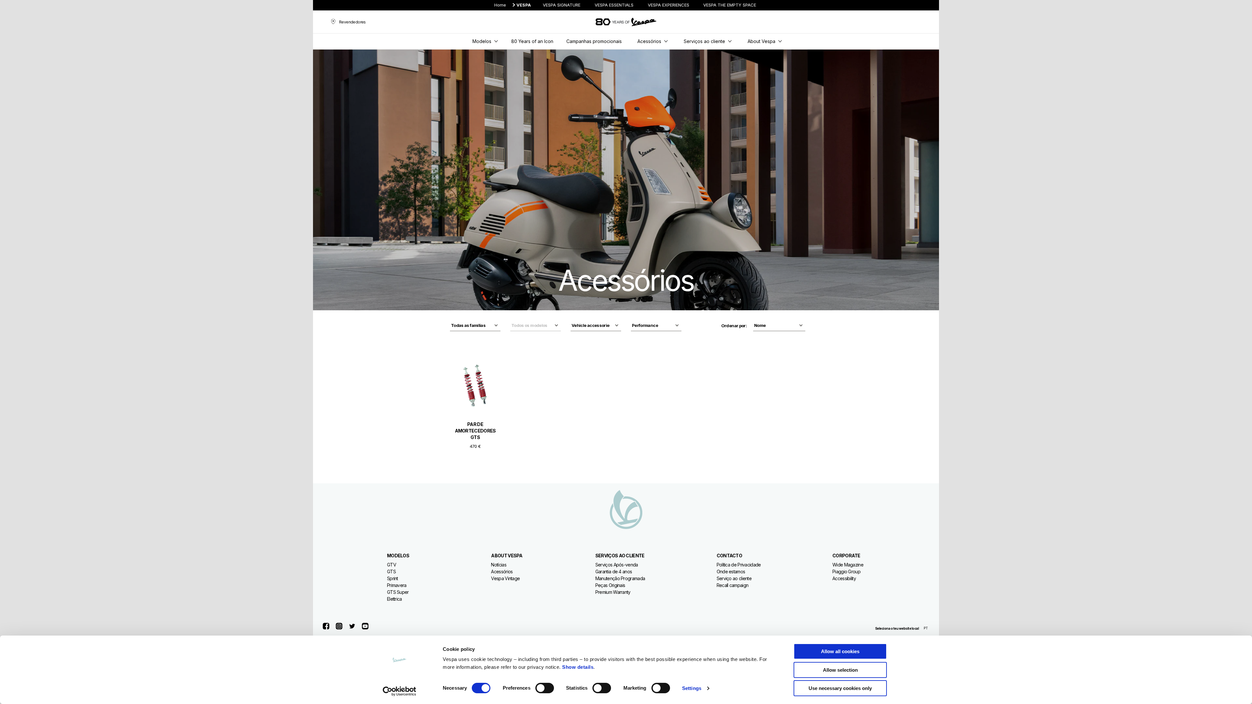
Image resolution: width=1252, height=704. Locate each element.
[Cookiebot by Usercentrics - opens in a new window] (399, 691)
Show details (577, 667)
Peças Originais (610, 585)
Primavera (397, 585)
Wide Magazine (847, 564)
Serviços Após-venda (616, 564)
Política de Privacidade (739, 564)
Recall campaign (733, 585)
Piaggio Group (846, 571)
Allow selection (840, 670)
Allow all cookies (840, 651)
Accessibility (844, 578)
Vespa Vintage (505, 578)
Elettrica (394, 599)
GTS (391, 571)
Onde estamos (731, 571)
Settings (691, 688)
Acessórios (502, 571)
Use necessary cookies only (840, 688)
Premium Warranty (613, 592)
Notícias (498, 564)
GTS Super (398, 592)
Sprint (392, 578)
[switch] (544, 688)
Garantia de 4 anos (613, 571)
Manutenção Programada (620, 578)
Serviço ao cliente (734, 578)
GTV (391, 564)
